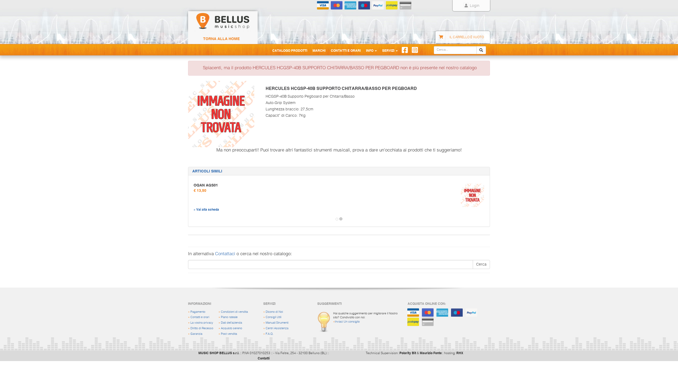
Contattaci (225, 254)
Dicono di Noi (274, 311)
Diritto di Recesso (201, 328)
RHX (459, 353)
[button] (193, 219)
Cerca (481, 264)
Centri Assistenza (277, 328)
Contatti (264, 358)
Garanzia (196, 333)
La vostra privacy (201, 322)
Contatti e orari (199, 317)
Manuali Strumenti (277, 322)
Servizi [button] (388, 50)
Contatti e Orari (346, 50)
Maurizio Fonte (431, 353)
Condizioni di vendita (234, 311)
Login (474, 6)
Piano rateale (229, 317)
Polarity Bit (407, 353)
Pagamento (197, 311)
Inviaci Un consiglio (347, 321)
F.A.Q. (270, 333)
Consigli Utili (273, 317)
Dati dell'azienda (231, 322)
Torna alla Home (221, 38)
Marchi (319, 50)
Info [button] (370, 50)
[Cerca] (481, 50)
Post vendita (229, 333)
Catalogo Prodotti (289, 50)
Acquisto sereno (231, 328)
